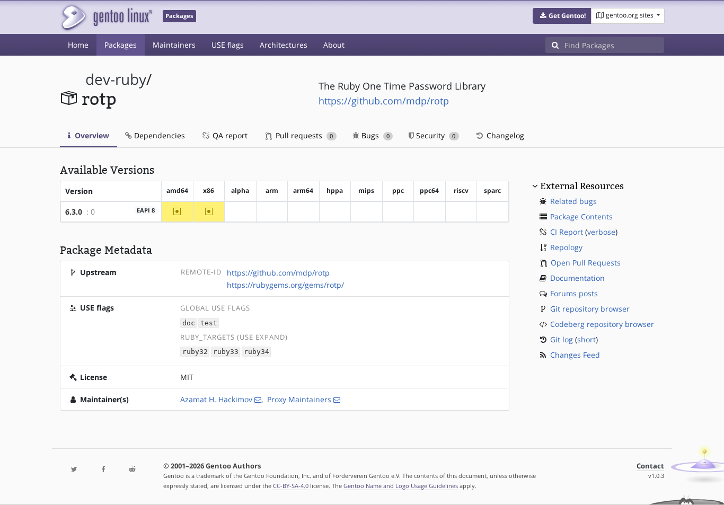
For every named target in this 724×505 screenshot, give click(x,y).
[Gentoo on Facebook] (103, 470)
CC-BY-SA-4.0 (290, 486)
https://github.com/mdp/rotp (384, 100)
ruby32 (195, 352)
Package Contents (581, 216)
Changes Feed (575, 355)
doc (188, 323)
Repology (566, 247)
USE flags (227, 45)
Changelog (504, 135)
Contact (650, 466)
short (586, 339)
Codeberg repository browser (602, 324)
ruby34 (256, 352)
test (208, 323)
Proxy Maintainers (299, 399)
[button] (562, 16)
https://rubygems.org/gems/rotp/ (285, 285)
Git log (561, 339)
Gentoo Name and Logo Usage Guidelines (400, 486)
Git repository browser (590, 309)
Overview (91, 135)
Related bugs (573, 201)
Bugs (374, 135)
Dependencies (158, 135)
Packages (120, 45)
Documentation (577, 278)
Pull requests (303, 135)
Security (434, 135)
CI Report (566, 232)
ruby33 (226, 352)
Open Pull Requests (586, 263)
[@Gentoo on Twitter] (74, 470)
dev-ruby (115, 79)
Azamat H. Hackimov (216, 399)
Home (78, 45)
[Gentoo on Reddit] (132, 470)
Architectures (283, 45)
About (334, 45)
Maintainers (174, 45)
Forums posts (574, 293)
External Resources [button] (582, 186)
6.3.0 (73, 212)
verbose (601, 232)
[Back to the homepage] (106, 17)
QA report (229, 135)
